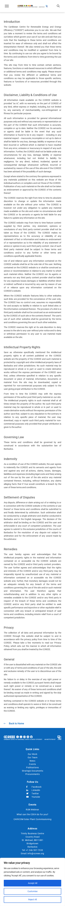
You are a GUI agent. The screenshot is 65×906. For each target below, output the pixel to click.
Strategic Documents (32, 771)
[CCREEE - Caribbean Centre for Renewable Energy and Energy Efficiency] (32, 6)
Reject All (32, 899)
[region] (32, 882)
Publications (32, 767)
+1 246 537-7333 (34, 850)
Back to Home (16, 723)
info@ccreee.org (36, 853)
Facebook (35, 787)
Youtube (35, 797)
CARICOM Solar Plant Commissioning (32, 819)
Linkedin (35, 790)
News (32, 761)
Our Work (32, 754)
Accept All (32, 883)
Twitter (35, 793)
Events (32, 764)
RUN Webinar (32, 809)
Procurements (32, 774)
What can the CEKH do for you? (32, 814)
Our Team (32, 757)
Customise (32, 891)
